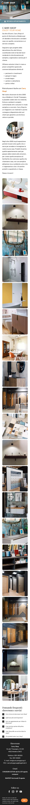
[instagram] (13, 791)
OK (24, 800)
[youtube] (21, 791)
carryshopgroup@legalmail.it (17, 763)
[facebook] (9, 791)
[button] (15, 714)
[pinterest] (17, 791)
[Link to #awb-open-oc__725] (27, 2)
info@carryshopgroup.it (18, 760)
